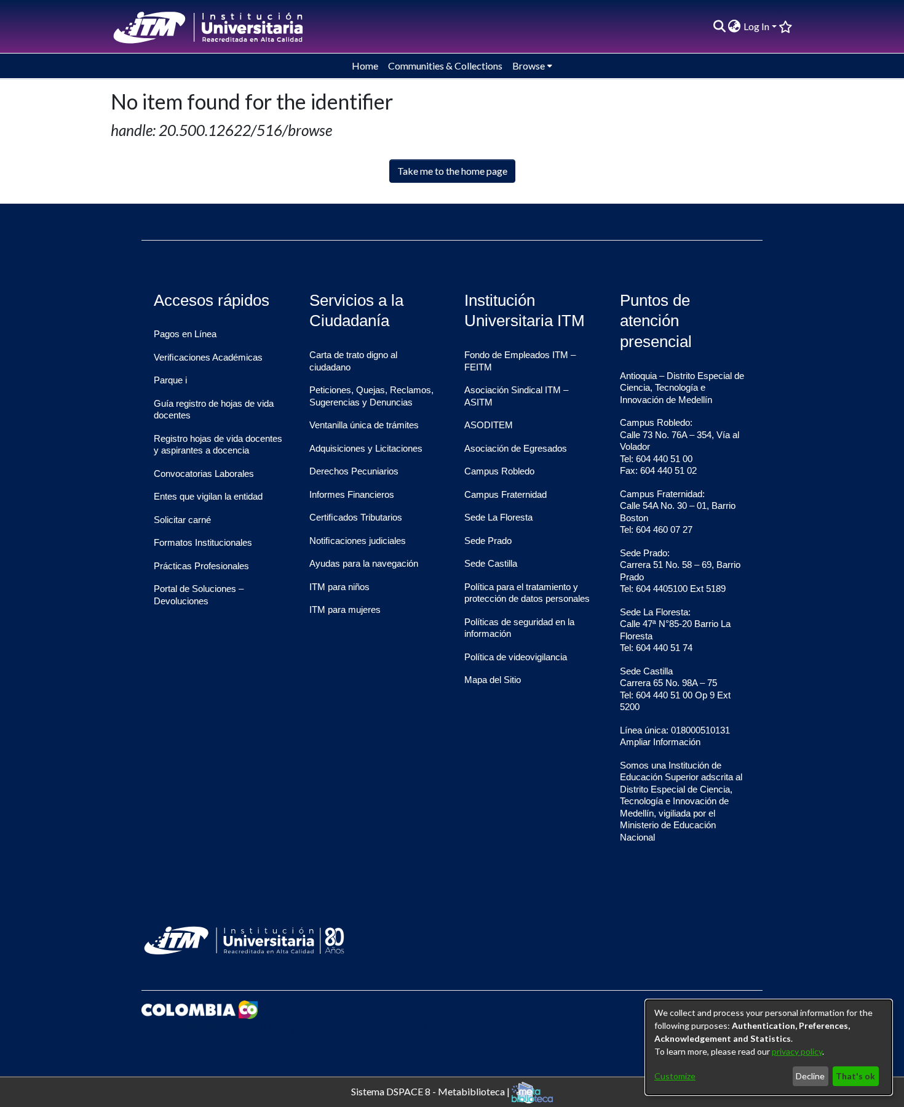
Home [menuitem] (365, 65)
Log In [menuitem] (756, 26)
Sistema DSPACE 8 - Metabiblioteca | (431, 1091)
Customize (675, 1076)
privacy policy (797, 1051)
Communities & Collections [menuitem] (445, 65)
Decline (810, 1076)
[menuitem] (734, 26)
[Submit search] (719, 26)
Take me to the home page (452, 171)
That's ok (855, 1076)
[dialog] (769, 1047)
